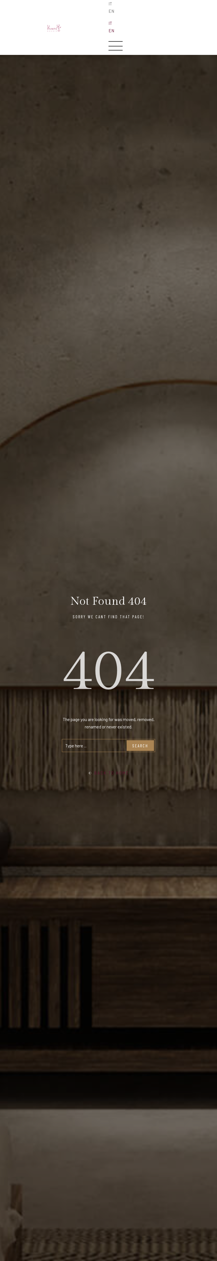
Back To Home (111, 773)
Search (140, 745)
